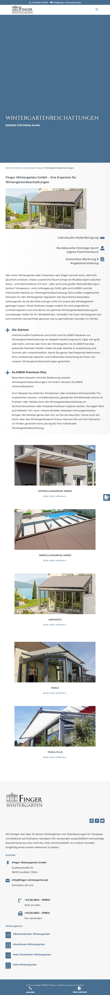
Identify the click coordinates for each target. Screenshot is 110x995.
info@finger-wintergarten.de (30, 880)
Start (8, 168)
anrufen (30, 992)
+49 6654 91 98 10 (39, 2)
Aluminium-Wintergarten (29, 944)
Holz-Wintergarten (25, 964)
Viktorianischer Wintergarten (31, 934)
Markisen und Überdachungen (27, 168)
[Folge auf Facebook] (97, 821)
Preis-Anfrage (80, 992)
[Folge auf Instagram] (91, 821)
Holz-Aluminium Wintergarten (32, 954)
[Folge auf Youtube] (102, 821)
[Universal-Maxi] (46, 228)
